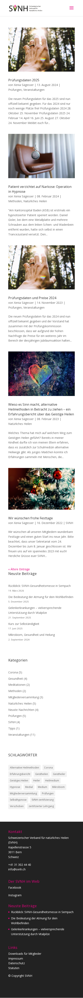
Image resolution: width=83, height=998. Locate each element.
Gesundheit (15, 679)
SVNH (69, 523)
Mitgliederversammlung (23, 697)
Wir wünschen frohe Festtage (30, 518)
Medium (42, 787)
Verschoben (17, 806)
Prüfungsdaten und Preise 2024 (32, 298)
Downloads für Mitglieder (24, 954)
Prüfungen (15, 90)
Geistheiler (59, 774)
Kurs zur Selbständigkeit (23, 624)
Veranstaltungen (34, 90)
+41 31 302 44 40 (19, 865)
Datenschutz (16, 963)
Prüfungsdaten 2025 (23, 80)
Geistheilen (41, 774)
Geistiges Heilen (19, 780)
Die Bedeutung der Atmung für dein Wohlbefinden (40, 597)
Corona (13, 672)
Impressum (15, 958)
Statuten (13, 968)
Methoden (15, 201)
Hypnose (15, 787)
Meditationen (17, 685)
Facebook (14, 887)
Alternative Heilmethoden (24, 767)
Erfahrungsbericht (20, 774)
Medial (29, 787)
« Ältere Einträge (19, 569)
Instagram (15, 895)
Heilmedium (52, 780)
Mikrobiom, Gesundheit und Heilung (31, 635)
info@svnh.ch (17, 869)
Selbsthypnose (18, 799)
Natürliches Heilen (35, 201)
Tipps (11, 728)
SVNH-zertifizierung (43, 799)
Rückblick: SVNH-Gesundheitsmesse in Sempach (39, 586)
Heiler (36, 780)
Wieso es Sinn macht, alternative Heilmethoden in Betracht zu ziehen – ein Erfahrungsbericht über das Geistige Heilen (41, 409)
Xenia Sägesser (24, 85)
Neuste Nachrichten (21, 710)
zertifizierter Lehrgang (41, 806)
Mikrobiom (58, 787)
